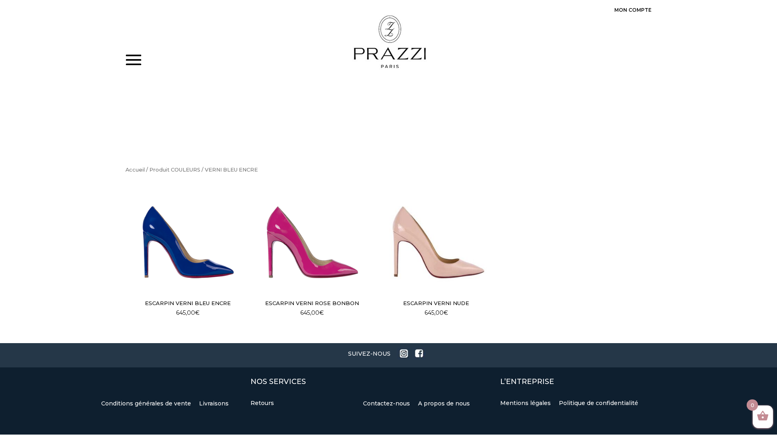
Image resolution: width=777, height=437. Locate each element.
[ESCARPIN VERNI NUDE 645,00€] (436, 242)
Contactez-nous (387, 403)
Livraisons (214, 403)
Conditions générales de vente (147, 403)
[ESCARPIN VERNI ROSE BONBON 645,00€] (312, 242)
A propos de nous (444, 403)
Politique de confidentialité (598, 403)
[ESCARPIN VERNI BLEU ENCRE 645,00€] (188, 242)
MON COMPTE (633, 10)
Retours (262, 403)
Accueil (135, 170)
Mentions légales (526, 403)
